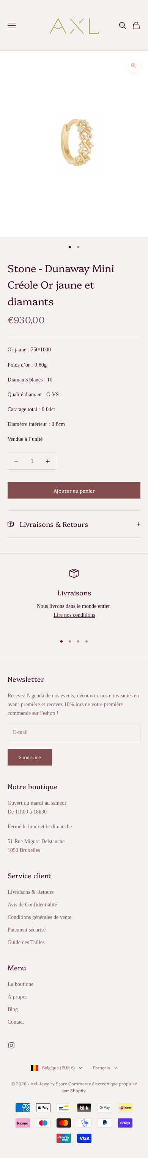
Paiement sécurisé (27, 930)
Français (101, 1067)
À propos (17, 997)
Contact (16, 1022)
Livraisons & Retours (31, 892)
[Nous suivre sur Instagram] (11, 1045)
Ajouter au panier (74, 490)
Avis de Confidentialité (32, 905)
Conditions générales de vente (39, 917)
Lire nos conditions (74, 615)
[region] (74, 598)
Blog (13, 1009)
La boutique (20, 984)
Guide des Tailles (26, 942)
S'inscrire (30, 756)
